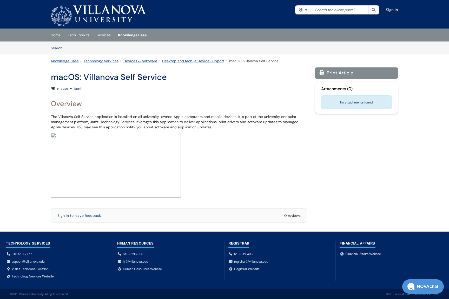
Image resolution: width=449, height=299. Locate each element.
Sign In (392, 9)
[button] (423, 286)
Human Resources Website (142, 269)
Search (58, 47)
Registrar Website (247, 269)
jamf (78, 88)
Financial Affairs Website (363, 254)
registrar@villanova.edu (251, 261)
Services (104, 35)
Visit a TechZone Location (30, 269)
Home (56, 35)
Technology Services (101, 61)
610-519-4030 (244, 254)
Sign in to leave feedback (79, 215)
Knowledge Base (132, 35)
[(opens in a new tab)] (98, 15)
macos (63, 88)
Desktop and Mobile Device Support (193, 61)
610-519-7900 (133, 254)
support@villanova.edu (28, 261)
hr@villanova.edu (135, 261)
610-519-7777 (22, 254)
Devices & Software (140, 61)
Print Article (339, 73)
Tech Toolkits (78, 35)
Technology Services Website (33, 276)
